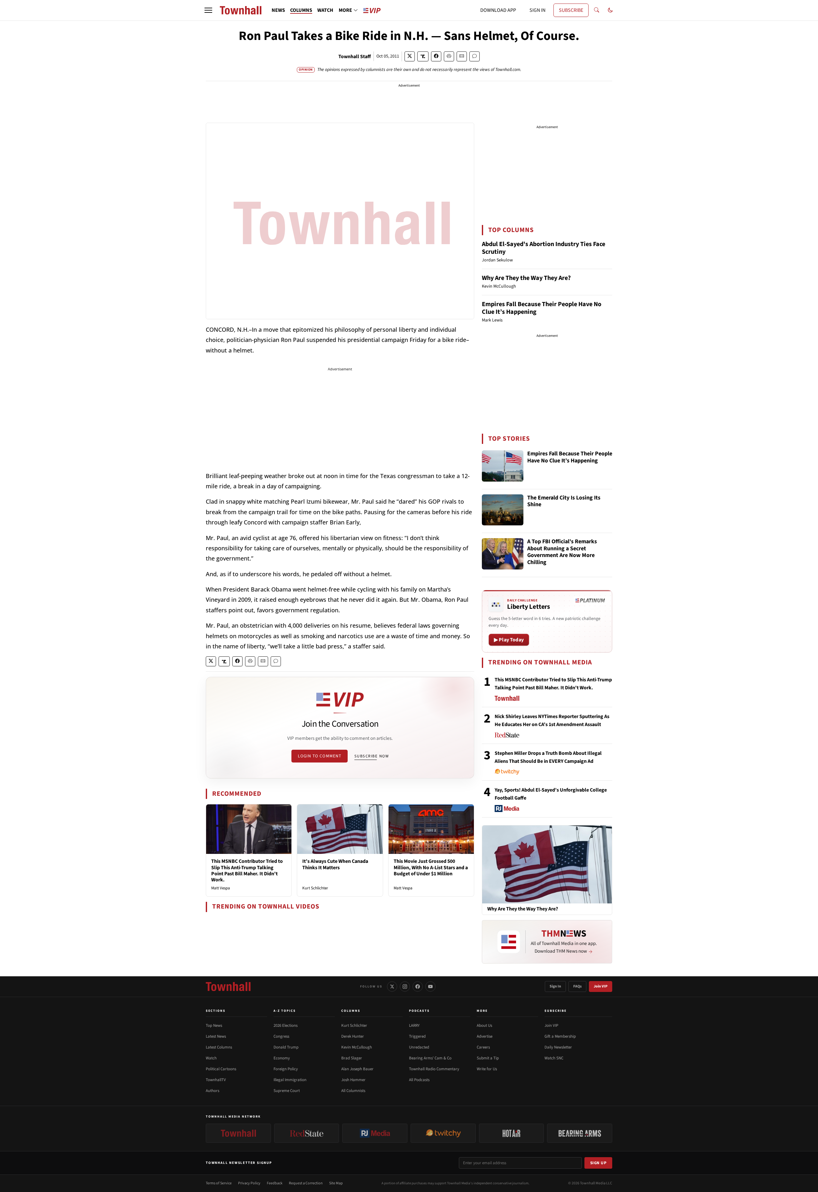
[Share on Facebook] (436, 56)
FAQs (577, 986)
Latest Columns (219, 1047)
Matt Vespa (220, 888)
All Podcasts (419, 1080)
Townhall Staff (354, 56)
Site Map (336, 1183)
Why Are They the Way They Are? (526, 278)
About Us (484, 1025)
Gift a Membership (560, 1036)
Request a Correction (306, 1183)
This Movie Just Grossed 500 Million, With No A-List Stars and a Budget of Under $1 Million (431, 867)
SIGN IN (537, 10)
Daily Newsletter (558, 1047)
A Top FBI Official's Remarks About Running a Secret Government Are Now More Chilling (562, 552)
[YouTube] (430, 986)
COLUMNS (301, 10)
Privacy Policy (249, 1183)
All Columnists (353, 1091)
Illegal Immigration (290, 1080)
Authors (212, 1091)
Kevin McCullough (356, 1047)
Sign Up (598, 1163)
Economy (282, 1058)
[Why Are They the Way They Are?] (547, 864)
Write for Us (487, 1069)
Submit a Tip (488, 1058)
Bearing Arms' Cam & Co (430, 1058)
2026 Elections (285, 1025)
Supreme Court (287, 1091)
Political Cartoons (221, 1069)
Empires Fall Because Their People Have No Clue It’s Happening (541, 308)
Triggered (417, 1036)
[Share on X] (410, 56)
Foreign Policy (286, 1069)
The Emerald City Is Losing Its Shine (563, 501)
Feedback (274, 1183)
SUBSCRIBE (571, 10)
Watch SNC (553, 1058)
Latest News (216, 1036)
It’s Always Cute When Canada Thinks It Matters (335, 864)
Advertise (484, 1036)
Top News (214, 1025)
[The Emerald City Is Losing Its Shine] (502, 510)
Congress (281, 1036)
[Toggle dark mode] (610, 10)
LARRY (414, 1025)
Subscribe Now (371, 756)
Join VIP (600, 986)
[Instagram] (405, 986)
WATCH (325, 10)
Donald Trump (286, 1047)
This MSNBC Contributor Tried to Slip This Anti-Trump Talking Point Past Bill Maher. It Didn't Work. (247, 870)
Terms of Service (219, 1183)
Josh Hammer (353, 1080)
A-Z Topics (285, 1011)
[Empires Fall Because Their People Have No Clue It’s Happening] (502, 466)
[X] (392, 986)
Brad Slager (351, 1058)
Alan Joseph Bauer (357, 1069)
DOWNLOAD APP (498, 10)
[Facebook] (418, 986)
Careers (483, 1047)
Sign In (555, 986)
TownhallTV (216, 1080)
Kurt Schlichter (315, 888)
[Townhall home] (228, 986)
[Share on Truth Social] (422, 56)
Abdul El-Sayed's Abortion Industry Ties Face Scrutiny (543, 248)
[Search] (596, 10)
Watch (211, 1058)
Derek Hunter (352, 1036)
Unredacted (419, 1047)
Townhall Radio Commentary (434, 1069)
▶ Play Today (509, 639)
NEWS (278, 10)
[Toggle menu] (208, 10)
